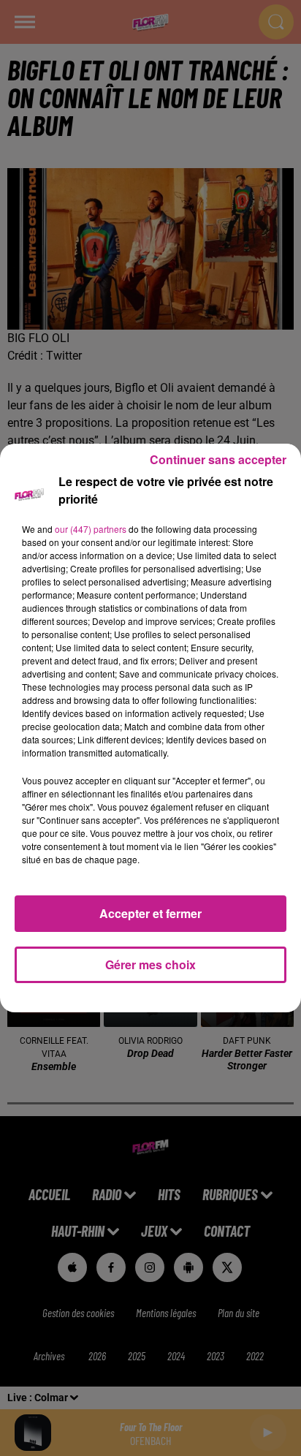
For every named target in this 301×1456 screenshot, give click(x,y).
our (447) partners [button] (90, 529)
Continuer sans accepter (218, 459)
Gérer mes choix (150, 964)
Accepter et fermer (150, 913)
